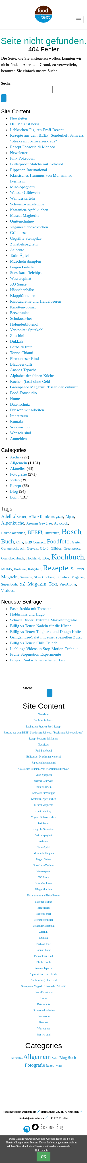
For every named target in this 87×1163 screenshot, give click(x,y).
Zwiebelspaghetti (24, 244)
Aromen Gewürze (39, 523)
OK (43, 1157)
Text (53, 583)
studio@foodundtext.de (31, 1118)
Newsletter (18, 118)
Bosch (71, 531)
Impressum (19, 415)
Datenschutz (20, 404)
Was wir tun (20, 427)
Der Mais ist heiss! (25, 124)
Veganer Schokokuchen (29, 227)
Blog (14, 491)
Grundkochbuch (12, 558)
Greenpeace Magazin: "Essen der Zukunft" (44, 387)
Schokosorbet (21, 318)
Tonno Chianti (21, 353)
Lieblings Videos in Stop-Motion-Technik (44, 648)
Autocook (61, 523)
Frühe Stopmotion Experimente (35, 654)
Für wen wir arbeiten (27, 410)
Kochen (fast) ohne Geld (30, 381)
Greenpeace (72, 548)
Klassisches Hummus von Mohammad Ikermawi (43, 768)
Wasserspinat (20, 278)
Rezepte (55, 567)
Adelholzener (14, 516)
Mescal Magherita (24, 215)
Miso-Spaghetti (22, 187)
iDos (45, 558)
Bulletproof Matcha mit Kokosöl (36, 164)
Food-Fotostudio (23, 393)
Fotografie (18, 474)
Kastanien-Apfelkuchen (29, 210)
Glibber (56, 548)
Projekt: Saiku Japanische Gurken (37, 660)
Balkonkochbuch (13, 533)
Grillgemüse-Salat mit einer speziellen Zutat (46, 637)
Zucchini (17, 335)
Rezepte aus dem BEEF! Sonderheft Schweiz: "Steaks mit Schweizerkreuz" (43, 732)
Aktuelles (17, 468)
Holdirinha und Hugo (27, 614)
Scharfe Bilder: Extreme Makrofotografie (43, 620)
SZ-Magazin (32, 584)
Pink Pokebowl (22, 158)
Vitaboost (7, 590)
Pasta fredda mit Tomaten (31, 608)
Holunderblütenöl (24, 324)
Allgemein (18, 463)
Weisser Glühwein (25, 192)
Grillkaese (18, 232)
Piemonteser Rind (24, 358)
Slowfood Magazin (70, 577)
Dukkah (16, 341)
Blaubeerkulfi (21, 364)
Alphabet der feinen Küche (32, 375)
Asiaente (17, 250)
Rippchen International (28, 170)
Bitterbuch (52, 533)
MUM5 (6, 569)
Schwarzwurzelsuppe (27, 204)
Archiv (15, 457)
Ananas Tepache (23, 370)
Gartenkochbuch (13, 548)
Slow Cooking (44, 577)
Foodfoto (58, 541)
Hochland (33, 558)
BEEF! (34, 532)
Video (15, 480)
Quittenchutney (22, 221)
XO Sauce (18, 284)
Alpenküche (12, 522)
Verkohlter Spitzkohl (27, 330)
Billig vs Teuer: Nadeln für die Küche (40, 626)
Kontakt (16, 421)
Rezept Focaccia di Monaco (32, 147)
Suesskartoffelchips (25, 272)
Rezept (15, 485)
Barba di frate (21, 347)
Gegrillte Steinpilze (25, 238)
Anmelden (18, 438)
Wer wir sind (20, 433)
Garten (76, 542)
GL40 (44, 548)
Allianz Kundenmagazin (46, 517)
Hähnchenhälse (22, 290)
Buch (14, 497)
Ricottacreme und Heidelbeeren (35, 301)
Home (15, 398)
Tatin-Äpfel (19, 255)
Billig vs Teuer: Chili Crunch (33, 643)
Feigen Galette (22, 267)
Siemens (26, 577)
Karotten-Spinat (23, 307)
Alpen (69, 517)
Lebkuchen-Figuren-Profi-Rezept (37, 130)
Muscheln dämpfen (25, 261)
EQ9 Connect (35, 542)
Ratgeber (34, 569)
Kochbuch (67, 557)
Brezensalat (19, 312)
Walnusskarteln (22, 198)
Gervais (32, 548)
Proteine (20, 569)
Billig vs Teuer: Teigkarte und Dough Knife (45, 631)
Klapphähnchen (22, 295)
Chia (19, 542)
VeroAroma (67, 584)
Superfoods (9, 584)
